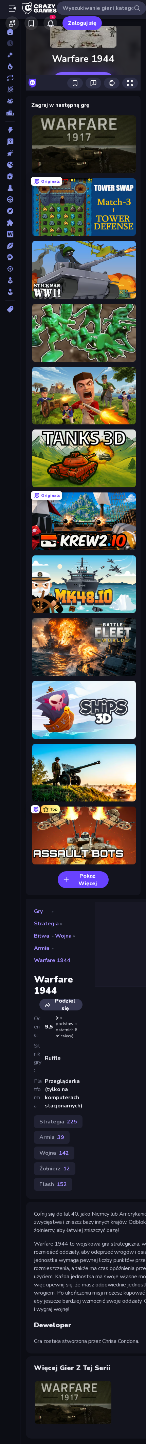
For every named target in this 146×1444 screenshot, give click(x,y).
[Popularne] (10, 66)
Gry (38, 911)
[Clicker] (10, 153)
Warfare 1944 (52, 960)
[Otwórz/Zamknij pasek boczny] (12, 8)
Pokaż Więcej (87, 879)
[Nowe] (10, 55)
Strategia (46, 923)
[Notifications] (50, 23)
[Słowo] (10, 234)
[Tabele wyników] (10, 112)
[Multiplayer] (10, 101)
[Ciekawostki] (10, 141)
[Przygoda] (10, 211)
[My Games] (31, 23)
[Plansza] (10, 188)
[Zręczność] (10, 292)
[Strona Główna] (10, 31)
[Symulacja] (10, 280)
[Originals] (10, 89)
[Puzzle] (10, 222)
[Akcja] (10, 130)
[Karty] (10, 176)
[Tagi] (10, 309)
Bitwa (41, 936)
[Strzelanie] (10, 269)
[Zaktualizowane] (10, 78)
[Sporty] (10, 246)
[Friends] (12, 23)
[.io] (10, 165)
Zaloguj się (82, 23)
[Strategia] (10, 257)
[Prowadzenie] (10, 199)
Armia (41, 948)
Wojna (63, 936)
